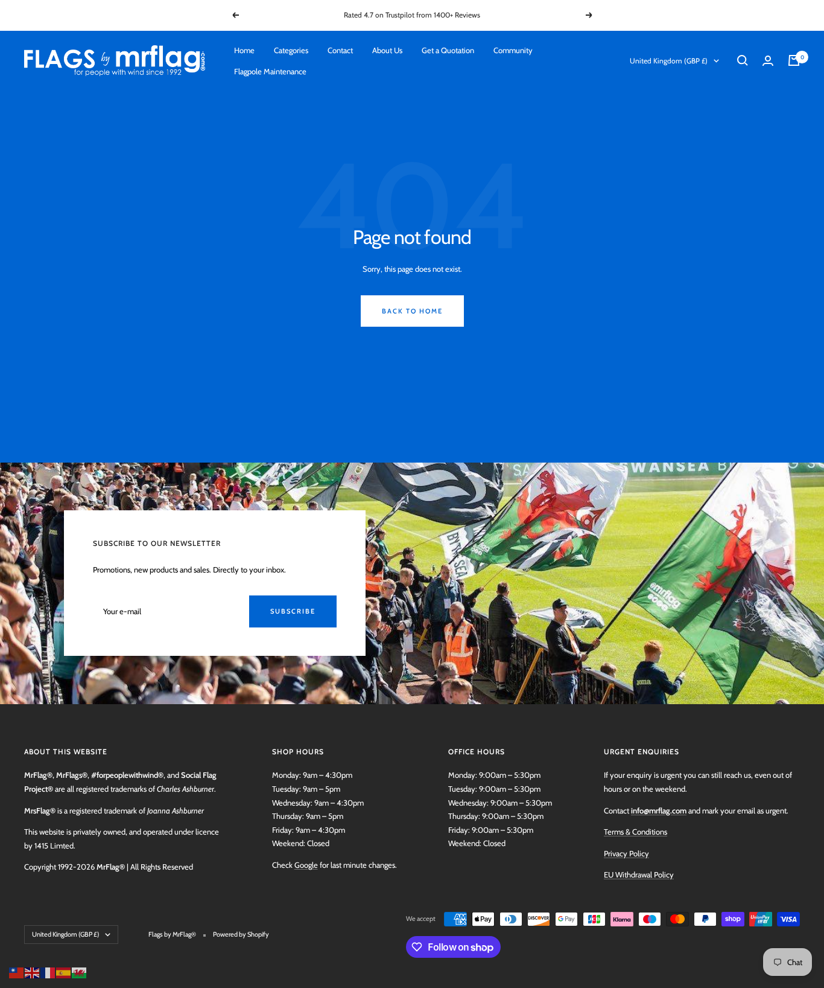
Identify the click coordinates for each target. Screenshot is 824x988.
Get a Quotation (448, 50)
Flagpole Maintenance (270, 70)
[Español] (64, 972)
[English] (32, 972)
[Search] (742, 60)
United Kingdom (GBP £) (669, 60)
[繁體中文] (17, 972)
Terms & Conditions (635, 831)
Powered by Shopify (241, 934)
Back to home (412, 311)
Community (513, 50)
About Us (387, 50)
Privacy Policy (626, 853)
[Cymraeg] (79, 972)
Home (244, 50)
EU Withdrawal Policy (639, 874)
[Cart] (794, 60)
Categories (291, 50)
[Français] (48, 972)
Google (306, 865)
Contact (340, 50)
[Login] (767, 61)
